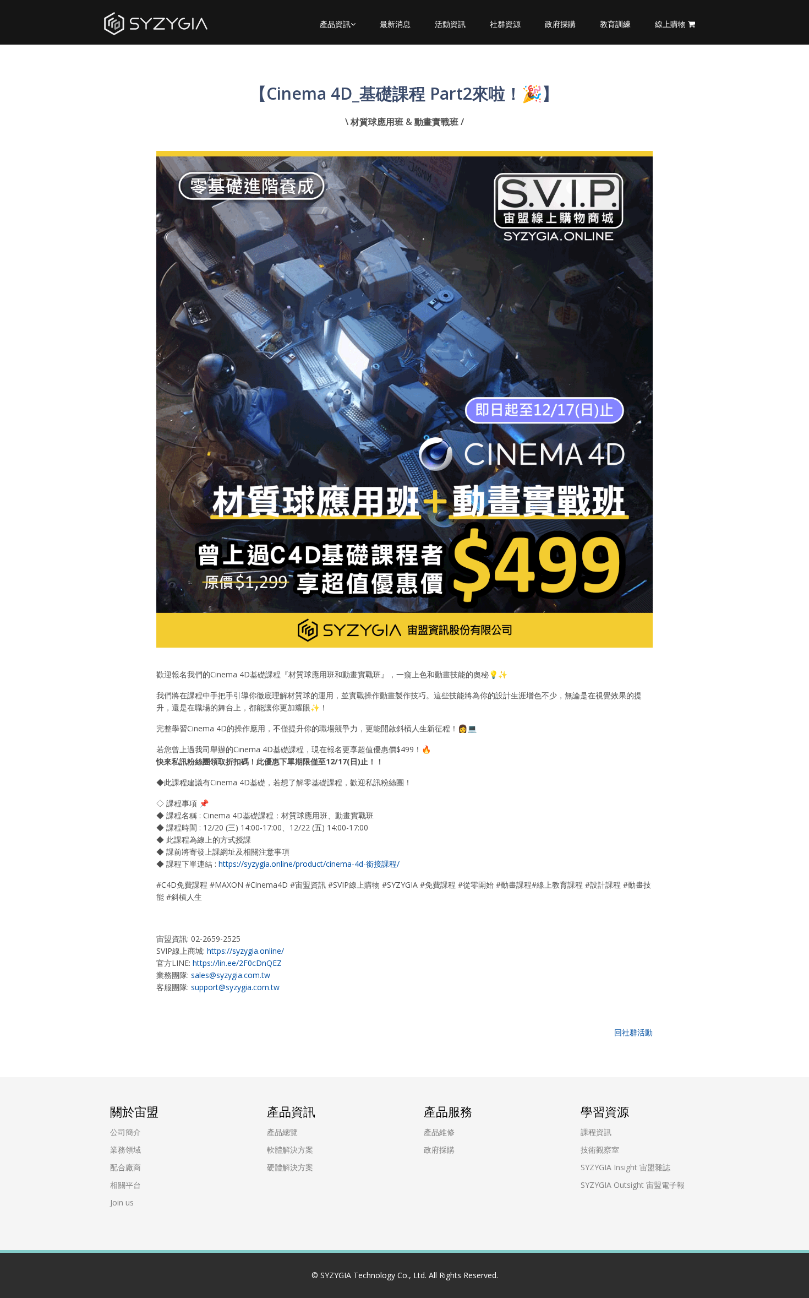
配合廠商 (125, 1167)
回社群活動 (633, 1032)
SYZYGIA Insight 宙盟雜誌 (625, 1167)
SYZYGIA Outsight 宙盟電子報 (633, 1185)
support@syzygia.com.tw (235, 987)
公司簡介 (125, 1132)
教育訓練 (615, 24)
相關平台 (125, 1185)
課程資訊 (596, 1132)
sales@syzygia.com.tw (230, 975)
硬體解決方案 (290, 1167)
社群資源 (505, 24)
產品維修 (439, 1132)
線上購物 (671, 24)
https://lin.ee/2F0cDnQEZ (237, 963)
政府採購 (560, 24)
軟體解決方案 (290, 1149)
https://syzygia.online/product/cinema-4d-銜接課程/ (309, 864)
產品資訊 (335, 24)
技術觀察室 (600, 1149)
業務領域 (125, 1149)
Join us (122, 1202)
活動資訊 (450, 24)
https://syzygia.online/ (245, 951)
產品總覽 (282, 1132)
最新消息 (395, 24)
